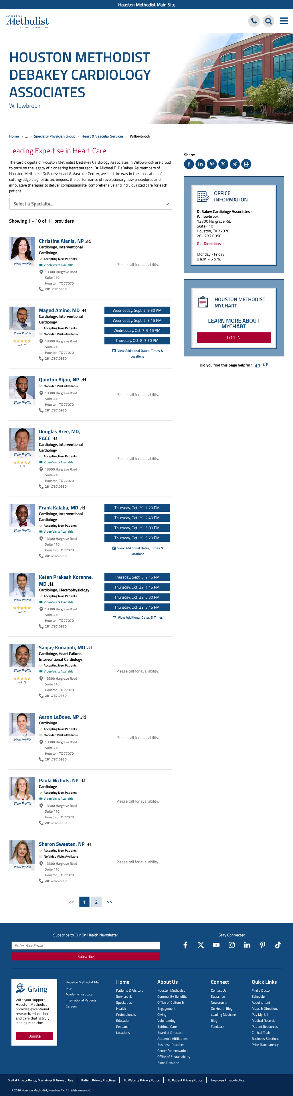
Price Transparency (265, 1044)
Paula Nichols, (59, 780)
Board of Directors (170, 1032)
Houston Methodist (171, 990)
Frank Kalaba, (58, 507)
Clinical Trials (261, 1032)
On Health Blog (221, 1008)
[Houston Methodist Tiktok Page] (278, 945)
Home (14, 136)
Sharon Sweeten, (62, 844)
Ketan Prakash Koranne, (66, 580)
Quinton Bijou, (59, 379)
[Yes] (257, 365)
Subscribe (86, 956)
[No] (265, 365)
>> (109, 901)
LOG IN (234, 337)
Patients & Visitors (129, 990)
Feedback (217, 1026)
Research (122, 1026)
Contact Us (219, 990)
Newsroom (219, 1002)
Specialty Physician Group (54, 136)
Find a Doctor (261, 990)
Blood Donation (168, 1062)
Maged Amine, (59, 310)
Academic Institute (79, 994)
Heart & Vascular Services (103, 136)
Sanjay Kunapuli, (62, 647)
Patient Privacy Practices (98, 1080)
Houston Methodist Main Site (146, 4)
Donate (34, 1036)
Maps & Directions (265, 1008)
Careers (71, 1006)
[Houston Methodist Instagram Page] (231, 945)
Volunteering (166, 1020)
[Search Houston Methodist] (268, 21)
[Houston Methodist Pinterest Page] (262, 945)
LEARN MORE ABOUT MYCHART (234, 323)
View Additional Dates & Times (140, 617)
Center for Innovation (172, 1050)
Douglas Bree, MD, (59, 434)
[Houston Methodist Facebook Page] (185, 945)
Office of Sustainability (173, 1056)
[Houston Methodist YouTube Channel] (216, 945)
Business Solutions (265, 1038)
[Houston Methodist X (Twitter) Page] (200, 945)
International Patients (81, 1000)
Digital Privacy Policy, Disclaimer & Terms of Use (40, 1080)
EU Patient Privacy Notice (185, 1080)
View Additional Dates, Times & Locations (140, 353)
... (26, 136)
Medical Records (263, 1020)
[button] (90, 203)
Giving (161, 1014)
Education (123, 1020)
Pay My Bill (260, 1014)
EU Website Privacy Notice (142, 1080)
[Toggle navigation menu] (283, 21)
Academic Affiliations (172, 1038)
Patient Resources (265, 1026)
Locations (123, 1032)
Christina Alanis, (61, 241)
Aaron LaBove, (59, 717)
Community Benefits (172, 996)
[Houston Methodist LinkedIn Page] (247, 945)
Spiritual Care (167, 1026)
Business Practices (171, 1044)
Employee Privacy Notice (227, 1080)
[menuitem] (146, 4)
